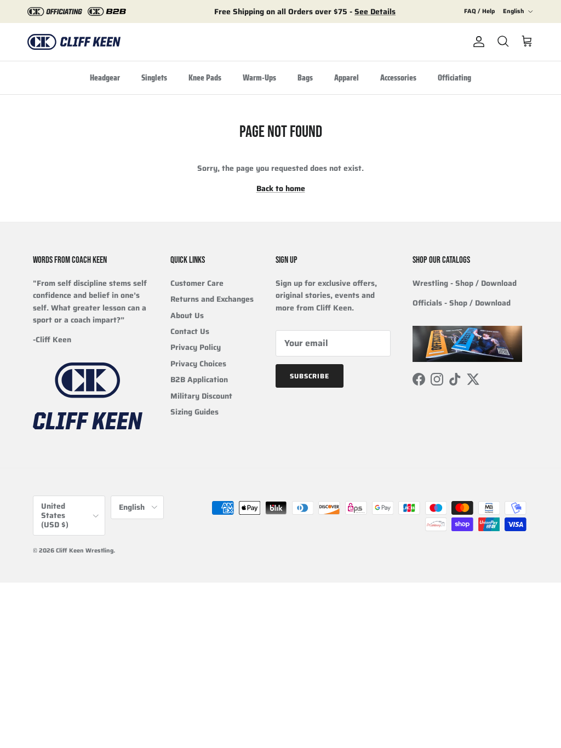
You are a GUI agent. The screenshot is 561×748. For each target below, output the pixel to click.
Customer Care (197, 283)
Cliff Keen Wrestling (84, 550)
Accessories (398, 77)
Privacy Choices (198, 364)
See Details (375, 11)
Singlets (154, 77)
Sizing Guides (194, 412)
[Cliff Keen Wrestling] (74, 42)
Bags (305, 77)
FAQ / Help (479, 11)
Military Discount (201, 396)
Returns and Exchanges (212, 299)
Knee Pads (204, 77)
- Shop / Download (465, 283)
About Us (187, 315)
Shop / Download (480, 303)
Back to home (280, 188)
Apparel (346, 77)
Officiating (454, 77)
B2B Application (199, 379)
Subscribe (310, 376)
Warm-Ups (259, 77)
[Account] (476, 41)
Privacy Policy (195, 347)
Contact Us (189, 331)
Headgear (105, 77)
